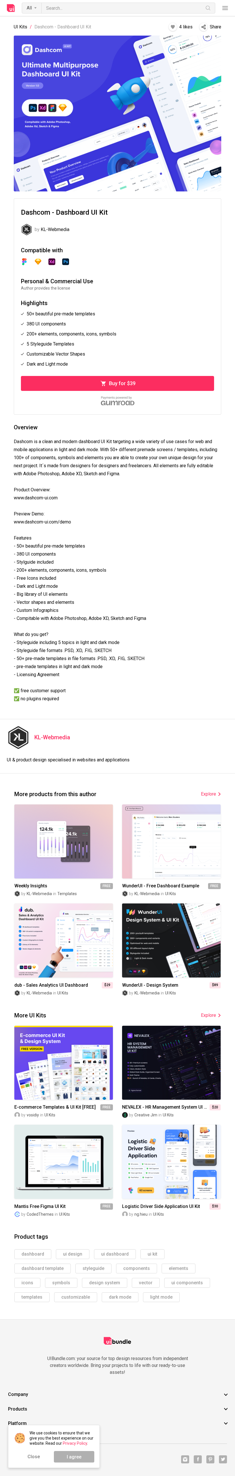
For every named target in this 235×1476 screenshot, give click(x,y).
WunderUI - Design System (150, 985)
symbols (61, 1282)
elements (178, 1268)
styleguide (93, 1268)
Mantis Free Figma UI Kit (40, 1206)
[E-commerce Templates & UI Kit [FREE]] (63, 1063)
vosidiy (33, 1115)
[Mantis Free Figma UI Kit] (63, 1162)
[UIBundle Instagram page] (185, 1459)
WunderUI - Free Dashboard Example (160, 886)
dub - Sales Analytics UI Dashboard (51, 985)
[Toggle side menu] (225, 8)
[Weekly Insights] (63, 841)
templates (31, 1297)
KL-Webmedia (52, 737)
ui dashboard (115, 1254)
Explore (208, 794)
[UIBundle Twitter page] (223, 1459)
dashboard (32, 1254)
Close (34, 1456)
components (136, 1268)
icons (27, 1282)
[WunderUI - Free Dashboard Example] (171, 841)
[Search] (208, 8)
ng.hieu (141, 1214)
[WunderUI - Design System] (171, 940)
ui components (187, 1282)
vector (145, 1282)
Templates (67, 893)
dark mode (120, 1297)
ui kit (152, 1254)
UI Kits (20, 27)
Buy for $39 (122, 383)
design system (104, 1282)
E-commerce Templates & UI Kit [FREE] (55, 1107)
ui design (72, 1254)
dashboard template (42, 1268)
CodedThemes (40, 1214)
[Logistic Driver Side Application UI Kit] (171, 1162)
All (29, 8)
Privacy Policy (75, 1443)
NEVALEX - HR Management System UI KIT (165, 1107)
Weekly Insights (30, 886)
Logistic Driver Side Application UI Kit (161, 1206)
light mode (161, 1297)
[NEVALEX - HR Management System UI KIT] (171, 1063)
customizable (75, 1297)
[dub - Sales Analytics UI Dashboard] (63, 940)
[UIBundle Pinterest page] (210, 1459)
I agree (74, 1457)
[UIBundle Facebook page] (198, 1459)
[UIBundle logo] (11, 8)
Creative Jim (145, 1115)
